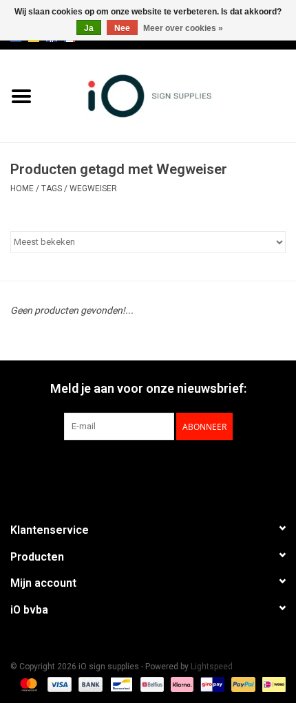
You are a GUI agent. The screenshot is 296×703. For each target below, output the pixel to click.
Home (22, 188)
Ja (89, 28)
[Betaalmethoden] (27, 684)
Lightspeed (212, 666)
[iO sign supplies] (169, 94)
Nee (122, 28)
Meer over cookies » (183, 28)
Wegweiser (93, 188)
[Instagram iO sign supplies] (172, 468)
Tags (51, 188)
